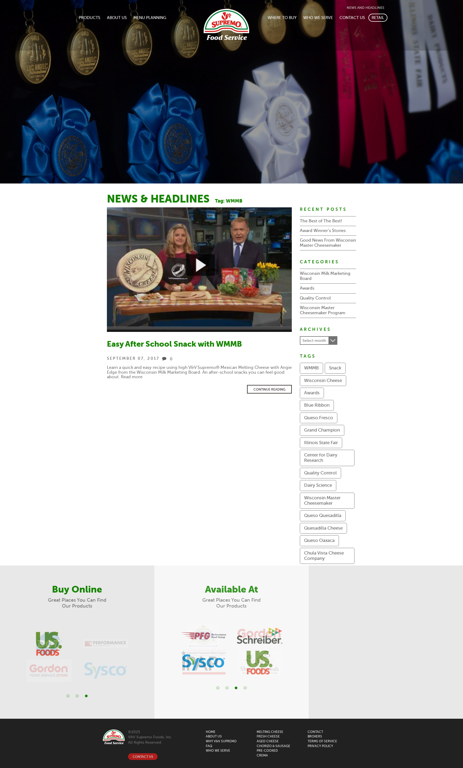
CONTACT (315, 732)
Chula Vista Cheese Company (324, 555)
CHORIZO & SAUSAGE (273, 746)
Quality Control (315, 298)
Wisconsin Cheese (323, 380)
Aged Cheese (268, 741)
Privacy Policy (320, 746)
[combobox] (318, 340)
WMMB (311, 367)
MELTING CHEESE (270, 732)
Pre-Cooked (267, 750)
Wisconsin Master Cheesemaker (322, 500)
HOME (210, 732)
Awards (307, 288)
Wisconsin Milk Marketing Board (325, 276)
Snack (335, 367)
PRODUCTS (89, 18)
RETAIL (378, 18)
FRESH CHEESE (268, 736)
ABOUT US (117, 18)
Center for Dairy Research (320, 457)
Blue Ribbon (317, 405)
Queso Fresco (318, 417)
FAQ (209, 746)
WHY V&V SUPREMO (221, 741)
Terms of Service (322, 741)
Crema (262, 755)
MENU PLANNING (149, 18)
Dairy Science (318, 485)
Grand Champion (322, 430)
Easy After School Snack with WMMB (174, 344)
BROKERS (315, 736)
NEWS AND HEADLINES (365, 8)
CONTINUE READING (269, 389)
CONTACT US (352, 18)
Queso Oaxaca (319, 540)
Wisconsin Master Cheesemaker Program (322, 310)
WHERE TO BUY (282, 18)
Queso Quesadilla (322, 515)
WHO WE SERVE (318, 18)
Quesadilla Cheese (323, 528)
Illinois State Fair (321, 442)
